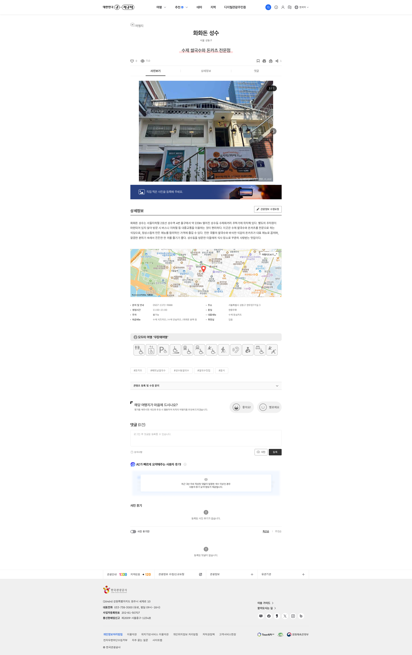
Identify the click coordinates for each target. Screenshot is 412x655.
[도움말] (132, 452)
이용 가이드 (264, 603)
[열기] (277, 386)
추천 (177, 7)
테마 (199, 7)
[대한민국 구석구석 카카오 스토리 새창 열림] (277, 616)
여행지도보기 (269, 254)
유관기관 (266, 574)
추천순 (278, 531)
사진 (262, 452)
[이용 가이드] (276, 7)
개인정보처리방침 (113, 634)
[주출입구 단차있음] (175, 349)
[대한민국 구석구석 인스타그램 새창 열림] (293, 616)
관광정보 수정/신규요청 (171, 574)
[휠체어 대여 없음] (211, 349)
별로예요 (274, 407)
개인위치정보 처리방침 (185, 634)
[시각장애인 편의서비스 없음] (223, 349)
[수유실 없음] (247, 349)
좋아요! (246, 407)
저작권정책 (209, 634)
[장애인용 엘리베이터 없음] (151, 349)
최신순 (266, 531)
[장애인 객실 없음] (260, 349)
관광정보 (215, 574)
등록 (275, 452)
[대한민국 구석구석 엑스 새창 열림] (285, 616)
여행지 (139, 26)
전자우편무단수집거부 (115, 640)
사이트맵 (157, 640)
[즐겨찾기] (256, 61)
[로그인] (283, 7)
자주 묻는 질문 (140, 640)
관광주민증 (235, 7)
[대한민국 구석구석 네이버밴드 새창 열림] (301, 616)
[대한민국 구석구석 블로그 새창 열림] (261, 616)
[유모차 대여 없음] (272, 349)
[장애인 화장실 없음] (139, 349)
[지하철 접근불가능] (187, 349)
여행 (159, 7)
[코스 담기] (269, 61)
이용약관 (132, 634)
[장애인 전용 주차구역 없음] (163, 349)
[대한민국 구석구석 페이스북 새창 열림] (269, 616)
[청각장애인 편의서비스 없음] (235, 349)
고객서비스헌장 (227, 634)
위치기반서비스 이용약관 (155, 634)
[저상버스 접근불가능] (199, 349)
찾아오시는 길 (265, 608)
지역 (213, 7)
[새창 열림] (262, 61)
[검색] (268, 7)
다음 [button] (273, 131)
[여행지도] (290, 7)
